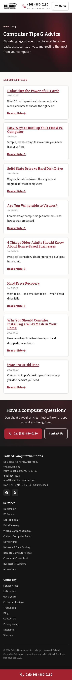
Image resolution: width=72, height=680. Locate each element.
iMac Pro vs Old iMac (23, 365)
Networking (10, 542)
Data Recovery (11, 525)
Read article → (16, 114)
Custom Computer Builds (17, 536)
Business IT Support (14, 564)
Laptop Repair (11, 520)
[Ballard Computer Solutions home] (10, 6)
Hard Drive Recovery (23, 283)
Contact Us (56, 434)
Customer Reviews (13, 602)
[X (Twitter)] (15, 492)
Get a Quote (9, 597)
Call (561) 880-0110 (26, 434)
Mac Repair (9, 509)
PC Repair (8, 514)
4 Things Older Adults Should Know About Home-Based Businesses (35, 244)
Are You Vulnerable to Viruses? (32, 206)
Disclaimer (9, 630)
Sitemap (8, 635)
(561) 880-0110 (11, 476)
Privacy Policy (11, 624)
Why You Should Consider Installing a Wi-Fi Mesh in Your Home (32, 324)
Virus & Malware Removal (17, 531)
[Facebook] (6, 492)
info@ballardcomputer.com (18, 480)
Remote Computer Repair (17, 553)
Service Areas (10, 586)
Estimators (9, 591)
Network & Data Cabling (16, 547)
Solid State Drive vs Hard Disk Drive (35, 169)
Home (6, 26)
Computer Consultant (15, 558)
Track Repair (10, 608)
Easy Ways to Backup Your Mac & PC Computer (35, 130)
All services (9, 569)
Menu (62, 6)
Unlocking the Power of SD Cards (33, 91)
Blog (6, 613)
